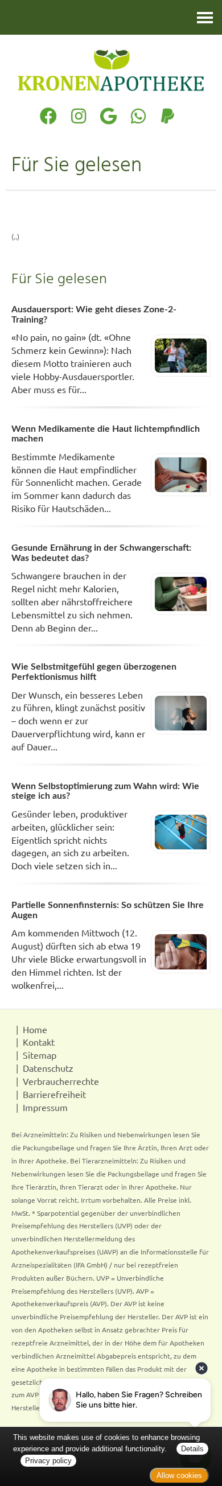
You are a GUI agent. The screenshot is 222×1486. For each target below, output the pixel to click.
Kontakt (39, 1041)
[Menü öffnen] (205, 17)
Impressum (45, 1107)
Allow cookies (179, 1475)
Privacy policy (48, 1460)
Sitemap (39, 1054)
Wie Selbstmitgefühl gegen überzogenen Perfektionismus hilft (93, 672)
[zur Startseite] (111, 69)
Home (35, 1029)
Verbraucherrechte (61, 1081)
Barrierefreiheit (54, 1094)
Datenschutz (48, 1068)
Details (192, 1448)
